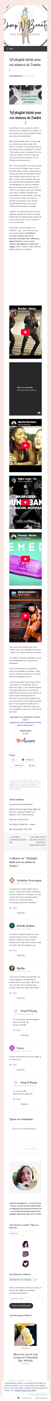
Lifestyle (25, 781)
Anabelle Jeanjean (26, 925)
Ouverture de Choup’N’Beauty (21, 804)
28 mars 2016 (29, 76)
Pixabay (25, 733)
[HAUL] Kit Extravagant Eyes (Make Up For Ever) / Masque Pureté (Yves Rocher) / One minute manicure (25, 812)
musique (36, 781)
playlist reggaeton (31, 785)
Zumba (18, 789)
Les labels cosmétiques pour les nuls (18, 839)
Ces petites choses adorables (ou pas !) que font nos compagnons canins (37, 842)
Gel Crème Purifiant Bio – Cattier (22, 824)
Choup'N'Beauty (16, 76)
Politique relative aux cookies (25, 1390)
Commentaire (31, 1148)
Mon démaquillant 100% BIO (20, 829)
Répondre (21, 913)
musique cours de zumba (18, 783)
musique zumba (35, 783)
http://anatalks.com (28, 945)
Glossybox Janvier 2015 (18, 819)
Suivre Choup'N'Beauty (21, 1306)
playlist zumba (14, 787)
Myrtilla (21, 968)
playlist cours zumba (16, 785)
